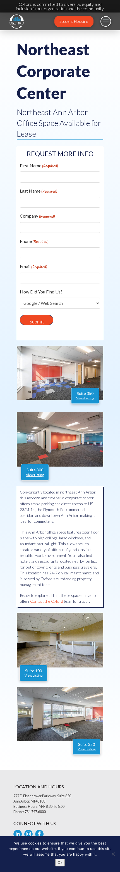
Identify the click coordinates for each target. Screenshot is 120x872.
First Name (39, 165)
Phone (34, 241)
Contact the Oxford (46, 601)
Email (33, 266)
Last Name (38, 190)
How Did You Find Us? (41, 291)
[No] (113, 854)
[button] (105, 21)
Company (37, 215)
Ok (60, 862)
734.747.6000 (35, 811)
